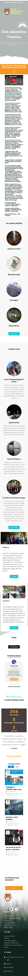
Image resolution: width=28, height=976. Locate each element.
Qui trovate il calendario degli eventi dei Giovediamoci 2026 (14, 66)
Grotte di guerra (14, 458)
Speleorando (14, 422)
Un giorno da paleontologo (14, 497)
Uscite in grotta (14, 248)
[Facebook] (11, 909)
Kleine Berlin (14, 325)
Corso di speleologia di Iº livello (14, 380)
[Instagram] (16, 909)
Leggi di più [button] (14, 679)
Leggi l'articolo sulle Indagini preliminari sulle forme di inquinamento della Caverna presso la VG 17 (13, 154)
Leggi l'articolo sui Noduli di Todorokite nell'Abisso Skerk (13, 161)
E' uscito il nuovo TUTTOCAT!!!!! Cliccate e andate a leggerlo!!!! (13, 204)
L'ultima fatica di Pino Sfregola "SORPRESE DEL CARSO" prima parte (13, 209)
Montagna (14, 300)
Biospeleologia (14, 274)
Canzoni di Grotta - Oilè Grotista (12, 215)
